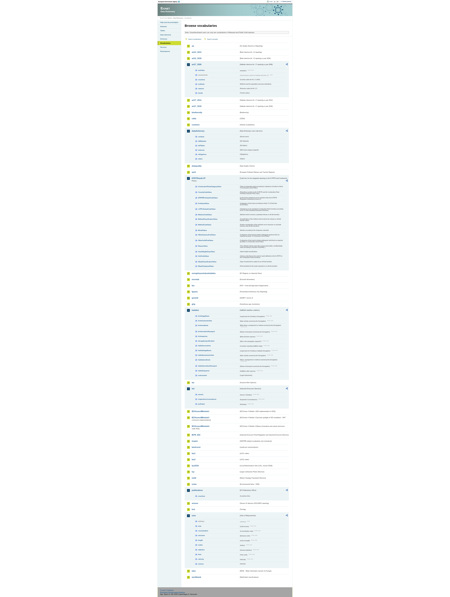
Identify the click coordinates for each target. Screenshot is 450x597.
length (200, 540)
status (200, 159)
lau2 (193, 459)
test (193, 509)
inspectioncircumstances (207, 399)
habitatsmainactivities (206, 355)
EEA (169, 1)
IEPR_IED (196, 435)
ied (193, 389)
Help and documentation (169, 22)
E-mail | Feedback (167, 590)
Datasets (163, 26)
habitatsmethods (204, 360)
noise (194, 484)
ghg (193, 304)
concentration (203, 531)
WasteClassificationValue (207, 262)
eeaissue (201, 150)
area (199, 526)
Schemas (163, 39)
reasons (201, 88)
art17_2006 (196, 64)
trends (200, 93)
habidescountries (204, 346)
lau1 (193, 453)
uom (194, 516)
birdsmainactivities (205, 321)
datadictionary (198, 131)
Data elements (165, 35)
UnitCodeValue (203, 256)
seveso (195, 503)
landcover (196, 447)
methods (201, 84)
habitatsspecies (203, 371)
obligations (202, 154)
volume (201, 564)
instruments (202, 375)
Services (163, 47)
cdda (194, 119)
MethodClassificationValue (207, 219)
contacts (201, 137)
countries (201, 80)
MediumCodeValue (205, 215)
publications (197, 490)
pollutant (201, 404)
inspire (195, 441)
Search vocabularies (194, 39)
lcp (193, 472)
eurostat (195, 279)
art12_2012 (196, 52)
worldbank (196, 577)
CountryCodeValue (205, 192)
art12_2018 (196, 58)
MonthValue (202, 230)
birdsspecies (202, 336)
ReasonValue (203, 246)
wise (194, 571)
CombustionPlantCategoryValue (209, 186)
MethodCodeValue (204, 225)
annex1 (200, 394)
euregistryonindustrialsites (204, 273)
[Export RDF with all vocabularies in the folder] (287, 64)
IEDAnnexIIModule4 (200, 426)
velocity (201, 559)
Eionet (170, 18)
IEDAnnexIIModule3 (200, 418)
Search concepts (212, 39)
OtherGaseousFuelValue (207, 235)
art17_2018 (196, 106)
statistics (201, 550)
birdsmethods (203, 325)
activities (201, 70)
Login (271, 1)
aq (193, 46)
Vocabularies (165, 43)
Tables (162, 30)
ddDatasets (202, 141)
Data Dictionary (178, 18)
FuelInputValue (203, 203)
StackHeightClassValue (206, 252)
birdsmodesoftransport (206, 331)
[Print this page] (275, 1)
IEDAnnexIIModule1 (200, 411)
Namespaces (165, 51)
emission (201, 535)
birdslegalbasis (203, 316)
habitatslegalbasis (204, 350)
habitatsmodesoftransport (207, 366)
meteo (200, 545)
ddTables (201, 145)
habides (195, 310)
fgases (195, 292)
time (199, 554)
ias (193, 383)
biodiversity (197, 112)
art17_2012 (196, 100)
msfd (194, 478)
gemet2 (195, 298)
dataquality (197, 166)
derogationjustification (206, 341)
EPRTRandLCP (199, 178)
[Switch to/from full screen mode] (278, 1)
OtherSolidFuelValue (205, 240)
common (196, 125)
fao (193, 286)
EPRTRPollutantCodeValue (208, 198)
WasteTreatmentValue (206, 266)
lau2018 (195, 466)
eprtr (194, 172)
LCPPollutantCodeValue (207, 209)
